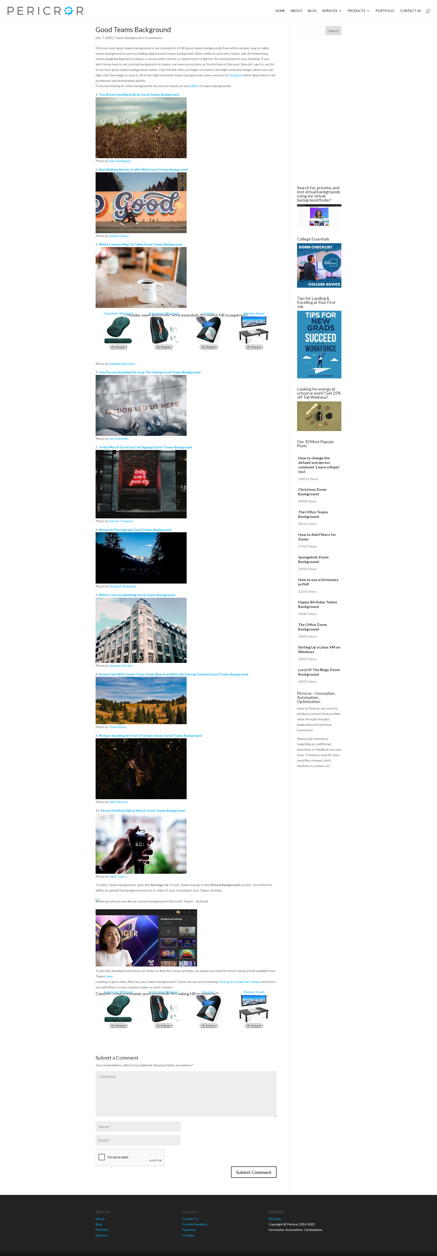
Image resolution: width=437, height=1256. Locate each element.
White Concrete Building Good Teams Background (137, 595)
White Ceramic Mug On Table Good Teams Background (140, 244)
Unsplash (235, 75)
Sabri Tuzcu (117, 876)
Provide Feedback (194, 1224)
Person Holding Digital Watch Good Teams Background (143, 810)
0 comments (153, 38)
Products (356, 11)
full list (194, 86)
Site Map (275, 1219)
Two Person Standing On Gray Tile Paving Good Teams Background (150, 372)
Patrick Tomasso (121, 521)
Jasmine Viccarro (121, 665)
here (109, 976)
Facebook (189, 1230)
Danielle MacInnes (122, 364)
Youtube (188, 1235)
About (296, 11)
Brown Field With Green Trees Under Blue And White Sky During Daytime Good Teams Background (173, 674)
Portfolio (385, 11)
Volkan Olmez (119, 236)
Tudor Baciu (117, 727)
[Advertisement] (68, 110)
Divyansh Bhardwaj (122, 586)
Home (280, 11)
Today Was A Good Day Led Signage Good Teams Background (145, 447)
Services (329, 11)
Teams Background (128, 38)
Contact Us (410, 11)
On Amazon (118, 347)
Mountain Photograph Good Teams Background (135, 530)
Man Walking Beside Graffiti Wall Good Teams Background (143, 169)
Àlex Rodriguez (120, 161)
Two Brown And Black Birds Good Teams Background (139, 94)
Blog (312, 11)
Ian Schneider (119, 438)
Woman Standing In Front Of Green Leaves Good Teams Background (150, 735)
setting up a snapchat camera (239, 982)
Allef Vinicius (118, 802)
